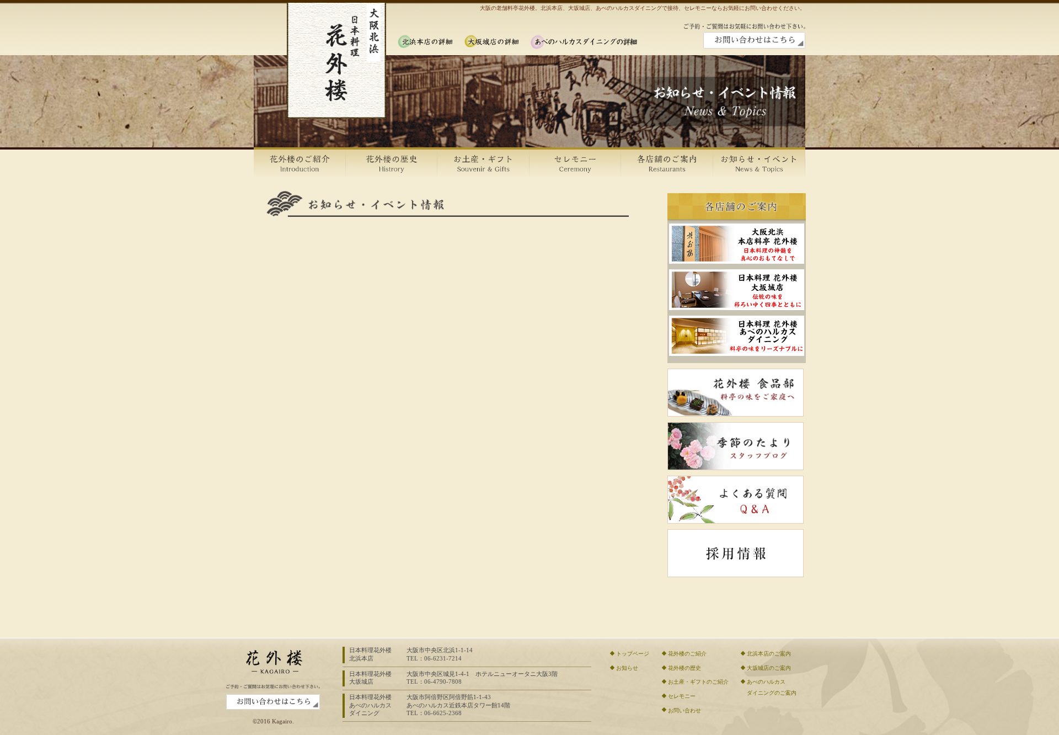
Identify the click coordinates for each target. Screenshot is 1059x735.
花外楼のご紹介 (687, 654)
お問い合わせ (684, 710)
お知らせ (627, 668)
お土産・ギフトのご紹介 (698, 682)
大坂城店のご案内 (769, 668)
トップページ (632, 654)
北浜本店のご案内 (769, 654)
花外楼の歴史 (684, 668)
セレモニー (682, 696)
